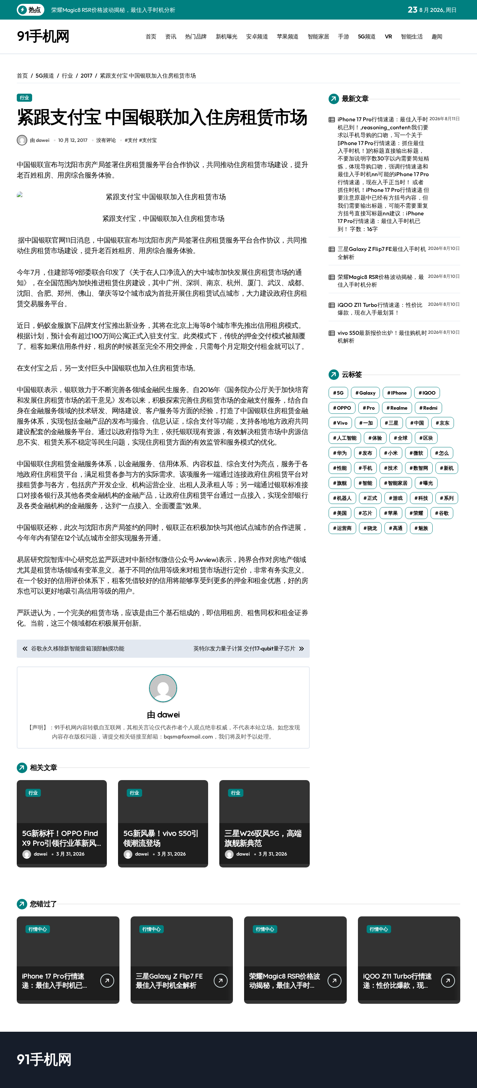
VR (388, 36)
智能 (367, 483)
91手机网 (43, 35)
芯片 (367, 513)
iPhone (399, 393)
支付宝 (149, 140)
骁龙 (372, 528)
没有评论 (106, 140)
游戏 (398, 498)
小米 (393, 453)
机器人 (344, 498)
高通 (398, 528)
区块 (428, 438)
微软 (418, 453)
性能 (342, 468)
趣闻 (437, 36)
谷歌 (444, 513)
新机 (449, 468)
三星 (393, 423)
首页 (151, 36)
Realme (399, 408)
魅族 (423, 528)
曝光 (428, 483)
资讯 (170, 36)
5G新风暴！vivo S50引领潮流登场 (161, 838)
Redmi (430, 408)
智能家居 (318, 36)
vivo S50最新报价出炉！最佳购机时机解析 (382, 336)
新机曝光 (226, 36)
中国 (419, 423)
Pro (371, 408)
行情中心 (38, 929)
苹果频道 (288, 36)
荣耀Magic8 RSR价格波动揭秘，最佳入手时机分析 (381, 280)
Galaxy (367, 393)
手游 (343, 36)
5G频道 (367, 36)
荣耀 (418, 513)
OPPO (344, 408)
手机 (367, 468)
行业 (24, 97)
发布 (367, 453)
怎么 (444, 453)
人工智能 (347, 438)
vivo (342, 423)
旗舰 (342, 483)
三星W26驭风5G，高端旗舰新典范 (263, 838)
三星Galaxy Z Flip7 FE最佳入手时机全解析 (382, 252)
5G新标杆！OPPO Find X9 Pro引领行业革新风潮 (60, 843)
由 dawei (39, 140)
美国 (342, 513)
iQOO (429, 393)
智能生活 (412, 36)
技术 (393, 468)
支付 (133, 140)
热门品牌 (196, 36)
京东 (444, 423)
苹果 (393, 513)
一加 (368, 423)
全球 (403, 438)
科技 (423, 498)
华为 (342, 453)
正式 (372, 498)
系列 (449, 498)
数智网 (420, 468)
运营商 (344, 528)
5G (340, 393)
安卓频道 (257, 36)
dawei (168, 714)
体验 (377, 438)
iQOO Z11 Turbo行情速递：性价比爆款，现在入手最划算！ (380, 308)
